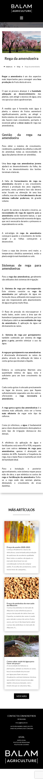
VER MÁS (21, 696)
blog (18, 67)
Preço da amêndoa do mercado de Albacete (20, 604)
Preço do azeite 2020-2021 (18, 547)
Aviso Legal (21, 740)
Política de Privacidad (21, 742)
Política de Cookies (21, 744)
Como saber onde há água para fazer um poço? (20, 662)
